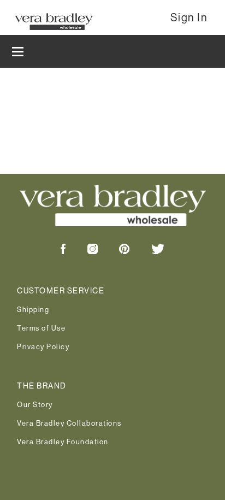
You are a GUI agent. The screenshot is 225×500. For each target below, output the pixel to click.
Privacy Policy (43, 346)
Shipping (33, 309)
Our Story (35, 404)
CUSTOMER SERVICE (60, 291)
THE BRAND (42, 386)
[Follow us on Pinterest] (114, 251)
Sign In (189, 17)
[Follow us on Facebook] (63, 251)
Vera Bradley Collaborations (69, 423)
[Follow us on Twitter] (148, 251)
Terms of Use (41, 327)
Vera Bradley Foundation (63, 441)
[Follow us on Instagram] (83, 251)
